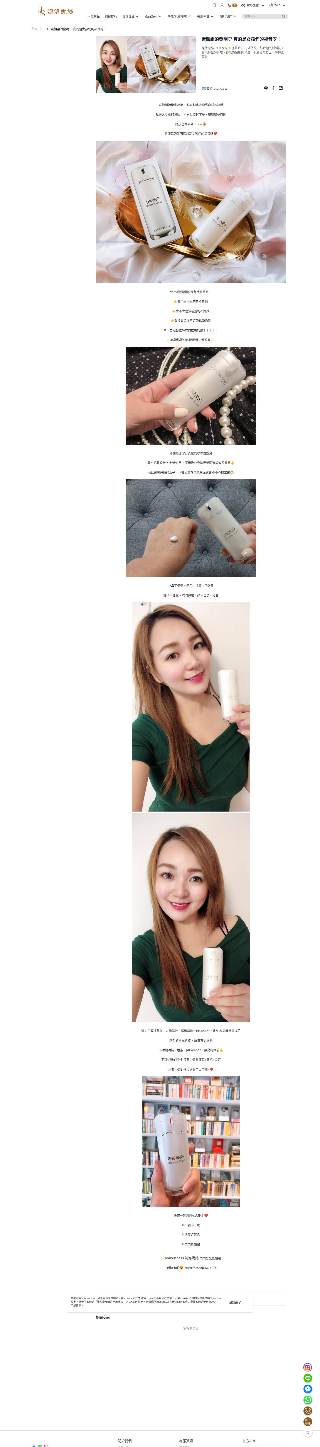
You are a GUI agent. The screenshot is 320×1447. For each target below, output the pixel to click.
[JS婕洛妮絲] (56, 11)
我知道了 (235, 1302)
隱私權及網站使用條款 (110, 1302)
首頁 (35, 29)
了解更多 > (77, 1305)
